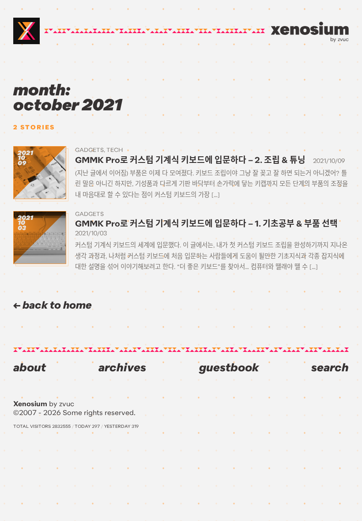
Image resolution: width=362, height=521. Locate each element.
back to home (56, 305)
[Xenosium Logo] (26, 31)
